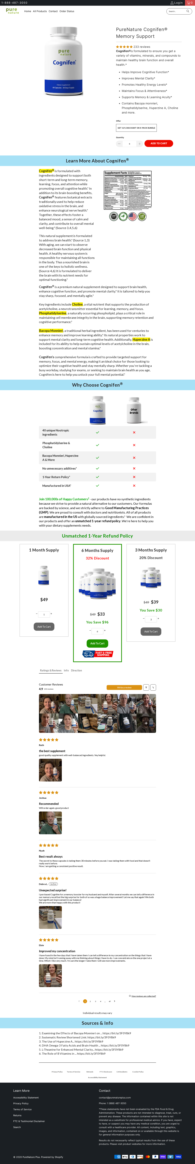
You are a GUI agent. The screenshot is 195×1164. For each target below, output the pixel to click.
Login (178, 2)
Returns (17, 1115)
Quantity (120, 137)
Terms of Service (22, 1109)
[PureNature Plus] (12, 11)
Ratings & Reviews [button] (51, 670)
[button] (124, 47)
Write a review (124, 687)
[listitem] (49, 704)
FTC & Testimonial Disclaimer (29, 1121)
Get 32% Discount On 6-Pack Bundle (136, 128)
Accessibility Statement (26, 1097)
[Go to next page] (115, 1001)
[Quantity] (36, 613)
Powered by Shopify (52, 1157)
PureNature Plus (31, 1157)
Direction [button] (76, 670)
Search (17, 1127)
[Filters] (146, 687)
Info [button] (66, 670)
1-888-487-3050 (14, 2)
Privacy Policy (21, 1103)
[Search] (188, 11)
